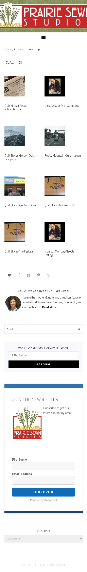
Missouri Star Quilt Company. (62, 106)
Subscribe (44, 492)
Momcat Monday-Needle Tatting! (59, 253)
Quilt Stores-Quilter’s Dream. (21, 205)
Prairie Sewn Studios (43, 16)
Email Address (22, 474)
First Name (19, 459)
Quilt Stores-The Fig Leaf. (19, 251)
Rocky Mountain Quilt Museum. (63, 155)
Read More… (50, 307)
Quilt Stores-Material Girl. (59, 205)
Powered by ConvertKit (43, 500)
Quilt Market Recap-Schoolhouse (16, 107)
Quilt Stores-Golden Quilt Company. (19, 157)
